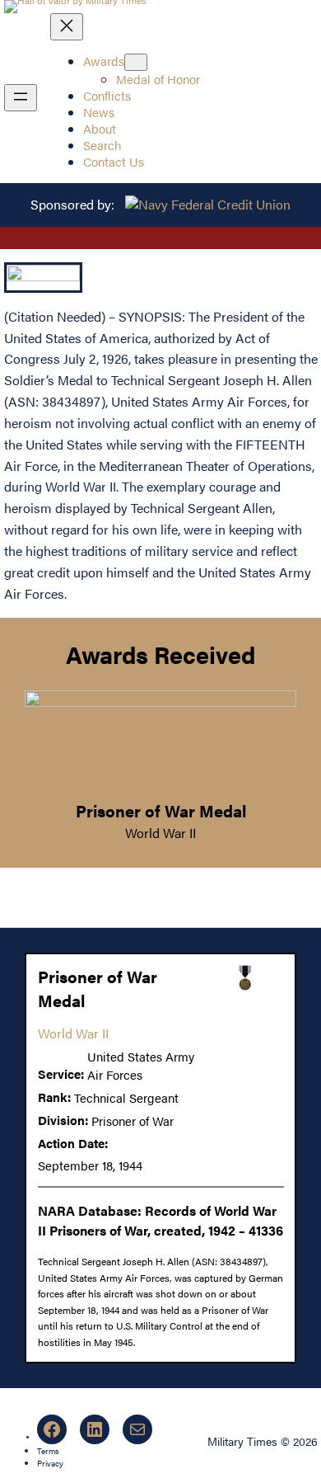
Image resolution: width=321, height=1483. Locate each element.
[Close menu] (66, 26)
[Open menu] (20, 97)
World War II (160, 832)
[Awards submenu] (135, 62)
